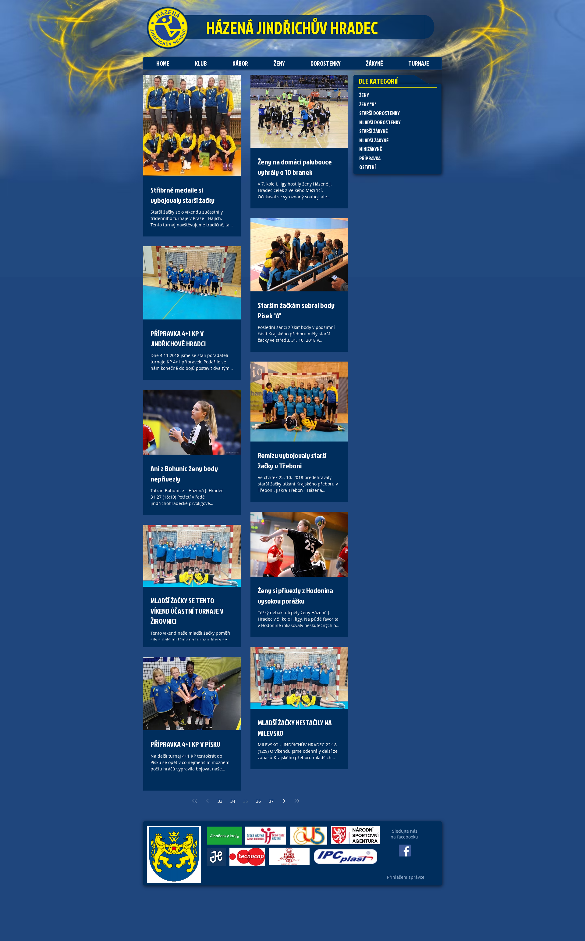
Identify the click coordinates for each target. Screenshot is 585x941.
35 (245, 801)
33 (220, 801)
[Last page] (296, 800)
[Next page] (283, 800)
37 (271, 801)
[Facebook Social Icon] (405, 850)
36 (258, 801)
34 (232, 801)
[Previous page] (207, 800)
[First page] (194, 800)
